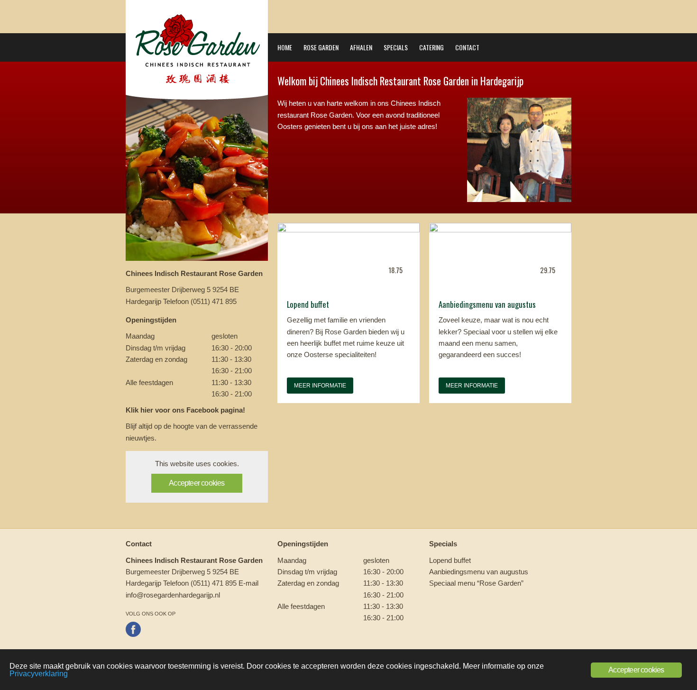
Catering (431, 47)
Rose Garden (321, 47)
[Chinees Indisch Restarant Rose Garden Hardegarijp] (197, 97)
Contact (467, 47)
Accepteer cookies (196, 483)
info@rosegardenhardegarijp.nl (173, 595)
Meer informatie (320, 385)
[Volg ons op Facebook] (133, 634)
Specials (396, 47)
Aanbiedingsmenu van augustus (478, 572)
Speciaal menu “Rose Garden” (476, 583)
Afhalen (361, 47)
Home (284, 47)
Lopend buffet (450, 560)
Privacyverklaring (38, 674)
